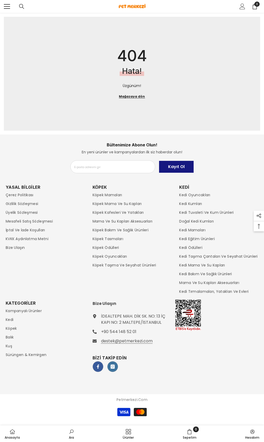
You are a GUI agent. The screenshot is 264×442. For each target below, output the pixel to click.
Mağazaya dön (132, 96)
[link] (71, 434)
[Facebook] (98, 366)
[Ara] (22, 6)
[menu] (7, 6)
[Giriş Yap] (242, 6)
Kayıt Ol (176, 167)
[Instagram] (112, 366)
